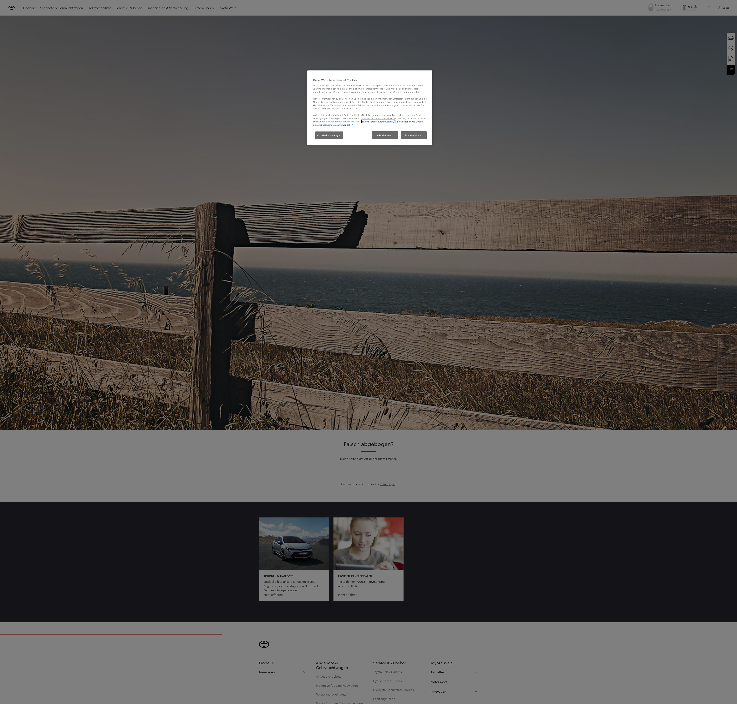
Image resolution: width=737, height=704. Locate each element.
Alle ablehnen (384, 135)
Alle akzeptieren (413, 135)
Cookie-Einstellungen (329, 135)
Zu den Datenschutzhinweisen (377, 121)
